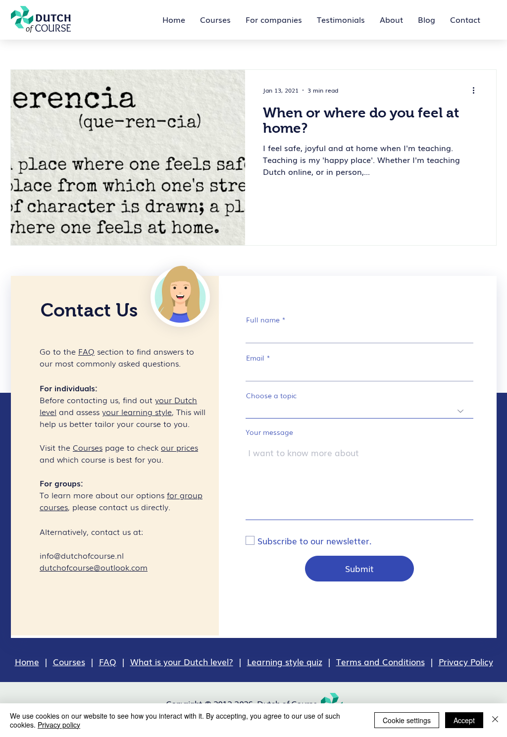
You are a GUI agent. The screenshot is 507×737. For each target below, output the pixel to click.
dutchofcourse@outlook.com (94, 567)
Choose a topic (271, 395)
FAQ (107, 661)
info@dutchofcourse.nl (82, 555)
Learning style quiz (284, 661)
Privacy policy (59, 725)
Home (27, 661)
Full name (263, 319)
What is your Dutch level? (181, 661)
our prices (179, 447)
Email (255, 357)
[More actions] (477, 90)
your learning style (137, 412)
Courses (69, 661)
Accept (464, 720)
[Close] (495, 720)
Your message (269, 431)
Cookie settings (407, 720)
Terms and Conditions (380, 661)
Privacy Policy (466, 661)
